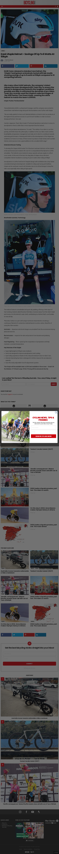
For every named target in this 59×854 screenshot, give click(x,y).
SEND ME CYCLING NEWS (43, 436)
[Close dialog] (56, 412)
